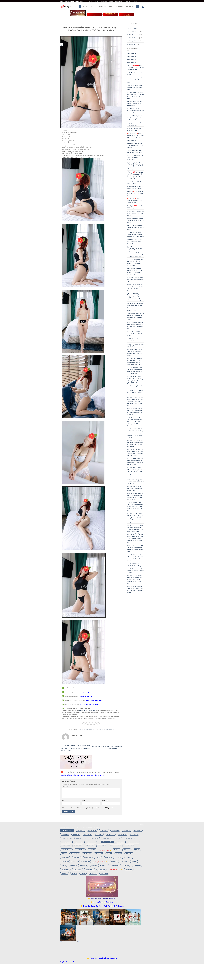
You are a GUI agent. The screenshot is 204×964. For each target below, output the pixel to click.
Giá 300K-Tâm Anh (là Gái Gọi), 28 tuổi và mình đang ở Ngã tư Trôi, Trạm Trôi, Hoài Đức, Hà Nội (135, 325)
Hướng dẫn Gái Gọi (132, 44)
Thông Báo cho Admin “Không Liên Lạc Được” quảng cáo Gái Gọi (135, 279)
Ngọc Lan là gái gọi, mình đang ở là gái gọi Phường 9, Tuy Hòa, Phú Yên (135, 220)
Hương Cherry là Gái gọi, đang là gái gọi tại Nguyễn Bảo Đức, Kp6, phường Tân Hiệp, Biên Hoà (135, 288)
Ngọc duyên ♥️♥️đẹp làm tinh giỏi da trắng (135, 207)
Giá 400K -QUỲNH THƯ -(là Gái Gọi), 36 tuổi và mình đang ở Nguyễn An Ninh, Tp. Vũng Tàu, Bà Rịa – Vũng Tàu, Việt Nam (135, 401)
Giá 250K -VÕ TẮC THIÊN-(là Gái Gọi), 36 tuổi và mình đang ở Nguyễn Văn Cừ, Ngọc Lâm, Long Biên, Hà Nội (135, 452)
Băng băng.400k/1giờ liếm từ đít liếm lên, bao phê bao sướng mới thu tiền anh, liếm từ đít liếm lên (135, 95)
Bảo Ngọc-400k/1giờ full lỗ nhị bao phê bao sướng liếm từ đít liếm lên (135, 80)
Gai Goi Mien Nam (132, 35)
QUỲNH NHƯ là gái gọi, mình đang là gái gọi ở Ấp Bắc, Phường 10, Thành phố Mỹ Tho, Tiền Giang (135, 262)
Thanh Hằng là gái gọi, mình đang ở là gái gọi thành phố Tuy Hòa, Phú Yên (135, 241)
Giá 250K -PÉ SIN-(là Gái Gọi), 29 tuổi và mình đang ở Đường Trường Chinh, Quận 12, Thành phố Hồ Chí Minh (135, 461)
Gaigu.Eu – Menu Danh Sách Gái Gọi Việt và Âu (135, 345)
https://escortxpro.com (86, 692)
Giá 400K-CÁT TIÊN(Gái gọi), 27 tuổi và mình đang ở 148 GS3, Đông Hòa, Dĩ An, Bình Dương (135, 352)
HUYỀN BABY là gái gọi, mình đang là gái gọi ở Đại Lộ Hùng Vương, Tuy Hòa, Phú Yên (135, 254)
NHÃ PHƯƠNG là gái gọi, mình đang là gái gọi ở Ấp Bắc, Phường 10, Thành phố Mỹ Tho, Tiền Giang (135, 271)
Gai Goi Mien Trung (132, 38)
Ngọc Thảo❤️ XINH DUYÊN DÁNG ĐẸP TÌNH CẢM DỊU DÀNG (135, 193)
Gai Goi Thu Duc (95, 25)
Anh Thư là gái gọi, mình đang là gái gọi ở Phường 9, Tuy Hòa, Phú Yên (135, 213)
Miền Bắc (90, 1)
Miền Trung (104, 1)
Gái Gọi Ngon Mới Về (133, 41)
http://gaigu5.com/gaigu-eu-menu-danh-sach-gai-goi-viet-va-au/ (82, 775)
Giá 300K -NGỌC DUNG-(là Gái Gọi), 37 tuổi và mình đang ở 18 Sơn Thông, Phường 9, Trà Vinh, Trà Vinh (135, 480)
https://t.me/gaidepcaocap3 (94, 700)
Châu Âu (111, 1)
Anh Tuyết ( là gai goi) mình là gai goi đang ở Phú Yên (134, 129)
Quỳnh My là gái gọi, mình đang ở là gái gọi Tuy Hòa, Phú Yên (135, 248)
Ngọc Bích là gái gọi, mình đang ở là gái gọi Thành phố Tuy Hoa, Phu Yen (135, 227)
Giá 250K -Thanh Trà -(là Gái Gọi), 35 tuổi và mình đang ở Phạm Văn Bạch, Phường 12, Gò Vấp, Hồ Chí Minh (134, 370)
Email (84, 800)
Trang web (105, 800)
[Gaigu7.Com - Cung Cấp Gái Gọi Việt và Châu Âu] (68, 6)
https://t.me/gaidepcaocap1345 (89, 704)
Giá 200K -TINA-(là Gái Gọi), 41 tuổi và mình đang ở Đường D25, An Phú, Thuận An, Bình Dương (135, 471)
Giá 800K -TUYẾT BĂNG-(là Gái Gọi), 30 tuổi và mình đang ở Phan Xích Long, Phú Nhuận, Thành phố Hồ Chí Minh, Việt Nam (135, 538)
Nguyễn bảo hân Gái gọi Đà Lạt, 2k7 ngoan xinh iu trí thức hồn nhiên (135, 145)
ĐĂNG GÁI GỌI (118, 1)
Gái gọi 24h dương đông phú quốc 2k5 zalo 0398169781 (134, 151)
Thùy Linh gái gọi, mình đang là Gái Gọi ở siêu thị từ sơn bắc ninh (135, 305)
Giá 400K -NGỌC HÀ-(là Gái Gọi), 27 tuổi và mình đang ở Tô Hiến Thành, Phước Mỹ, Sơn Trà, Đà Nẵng (135, 443)
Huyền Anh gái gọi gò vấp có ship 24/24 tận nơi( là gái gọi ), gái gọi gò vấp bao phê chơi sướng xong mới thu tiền (135, 166)
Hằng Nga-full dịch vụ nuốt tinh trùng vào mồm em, (135, 124)
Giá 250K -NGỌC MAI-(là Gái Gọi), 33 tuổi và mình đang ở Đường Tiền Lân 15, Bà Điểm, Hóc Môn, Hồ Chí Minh (135, 528)
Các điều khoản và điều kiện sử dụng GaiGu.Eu (135, 340)
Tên (63, 800)
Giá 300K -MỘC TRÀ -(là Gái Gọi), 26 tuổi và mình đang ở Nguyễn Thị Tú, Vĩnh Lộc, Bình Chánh (135, 548)
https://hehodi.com (83, 688)
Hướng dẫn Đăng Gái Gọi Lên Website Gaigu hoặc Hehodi (135, 187)
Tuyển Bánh (127, 1)
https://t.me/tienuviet (85, 696)
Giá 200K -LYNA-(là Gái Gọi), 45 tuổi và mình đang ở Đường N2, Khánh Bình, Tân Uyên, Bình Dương (135, 589)
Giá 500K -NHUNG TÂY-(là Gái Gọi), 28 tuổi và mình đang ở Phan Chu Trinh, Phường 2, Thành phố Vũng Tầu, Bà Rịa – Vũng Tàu (135, 433)
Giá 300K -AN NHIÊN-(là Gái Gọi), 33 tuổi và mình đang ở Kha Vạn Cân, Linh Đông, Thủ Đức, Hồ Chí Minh (135, 496)
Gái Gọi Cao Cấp (131, 28)
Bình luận (65, 786)
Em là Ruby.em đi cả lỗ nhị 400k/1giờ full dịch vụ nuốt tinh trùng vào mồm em (135, 110)
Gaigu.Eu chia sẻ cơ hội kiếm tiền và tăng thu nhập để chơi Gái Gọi (134, 334)
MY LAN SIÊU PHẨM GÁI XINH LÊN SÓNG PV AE (134, 182)
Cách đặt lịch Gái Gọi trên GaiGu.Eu (103, 958)
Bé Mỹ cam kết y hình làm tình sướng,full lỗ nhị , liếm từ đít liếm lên (135, 87)
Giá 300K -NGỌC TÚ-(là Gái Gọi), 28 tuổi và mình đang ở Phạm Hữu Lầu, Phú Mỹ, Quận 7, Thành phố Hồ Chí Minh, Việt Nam (135, 422)
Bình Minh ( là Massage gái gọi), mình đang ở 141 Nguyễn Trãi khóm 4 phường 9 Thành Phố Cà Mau (135, 316)
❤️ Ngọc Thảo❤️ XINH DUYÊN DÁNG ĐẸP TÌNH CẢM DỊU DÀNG (134, 201)
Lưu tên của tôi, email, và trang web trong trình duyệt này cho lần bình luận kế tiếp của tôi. (89, 808)
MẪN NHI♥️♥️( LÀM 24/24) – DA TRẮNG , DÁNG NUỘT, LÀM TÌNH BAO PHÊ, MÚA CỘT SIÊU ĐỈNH (135, 175)
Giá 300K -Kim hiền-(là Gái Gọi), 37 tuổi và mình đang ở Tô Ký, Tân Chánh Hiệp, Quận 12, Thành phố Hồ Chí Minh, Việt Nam (75, 748)
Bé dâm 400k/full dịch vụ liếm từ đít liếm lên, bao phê (135, 74)
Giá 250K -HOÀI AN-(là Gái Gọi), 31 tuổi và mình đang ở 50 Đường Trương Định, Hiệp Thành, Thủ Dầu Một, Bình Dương (135, 518)
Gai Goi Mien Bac (131, 31)
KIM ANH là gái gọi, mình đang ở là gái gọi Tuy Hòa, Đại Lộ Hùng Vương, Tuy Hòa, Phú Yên (135, 234)
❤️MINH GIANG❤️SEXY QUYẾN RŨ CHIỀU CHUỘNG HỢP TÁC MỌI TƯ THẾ (135, 135)
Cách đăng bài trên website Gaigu (103, 902)
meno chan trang (131, 310)
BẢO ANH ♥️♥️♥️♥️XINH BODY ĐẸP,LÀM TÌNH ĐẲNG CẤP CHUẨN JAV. (135, 67)
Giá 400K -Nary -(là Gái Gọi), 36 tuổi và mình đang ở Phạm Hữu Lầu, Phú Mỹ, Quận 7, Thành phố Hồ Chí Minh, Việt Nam (134, 579)
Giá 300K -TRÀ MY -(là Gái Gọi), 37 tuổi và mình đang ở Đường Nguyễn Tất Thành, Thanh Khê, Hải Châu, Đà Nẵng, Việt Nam (135, 568)
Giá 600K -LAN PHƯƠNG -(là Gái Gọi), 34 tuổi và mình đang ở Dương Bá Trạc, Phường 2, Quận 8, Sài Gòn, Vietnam (135, 380)
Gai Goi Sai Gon (86, 25)
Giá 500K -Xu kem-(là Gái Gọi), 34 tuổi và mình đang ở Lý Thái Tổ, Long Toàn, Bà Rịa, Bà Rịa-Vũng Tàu (135, 558)
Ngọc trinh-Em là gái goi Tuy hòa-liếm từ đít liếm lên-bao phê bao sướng (134, 103)
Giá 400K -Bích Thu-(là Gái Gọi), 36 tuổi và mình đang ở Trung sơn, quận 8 (134, 488)
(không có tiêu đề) (131, 53)
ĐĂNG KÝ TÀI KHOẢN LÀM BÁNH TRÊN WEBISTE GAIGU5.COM (135, 158)
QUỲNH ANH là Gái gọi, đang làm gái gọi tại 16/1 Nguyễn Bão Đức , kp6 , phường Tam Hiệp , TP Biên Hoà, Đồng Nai (135, 297)
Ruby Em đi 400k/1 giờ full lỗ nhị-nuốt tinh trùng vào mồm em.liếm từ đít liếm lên (134, 118)
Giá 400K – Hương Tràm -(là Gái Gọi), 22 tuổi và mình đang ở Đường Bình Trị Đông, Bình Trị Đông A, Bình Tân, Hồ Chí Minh (135, 390)
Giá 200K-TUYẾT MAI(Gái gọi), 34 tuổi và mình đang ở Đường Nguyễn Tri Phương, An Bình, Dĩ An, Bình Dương (134, 361)
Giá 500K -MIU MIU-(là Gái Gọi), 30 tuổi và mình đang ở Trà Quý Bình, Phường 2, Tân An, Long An (134, 411)
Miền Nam (97, 1)
